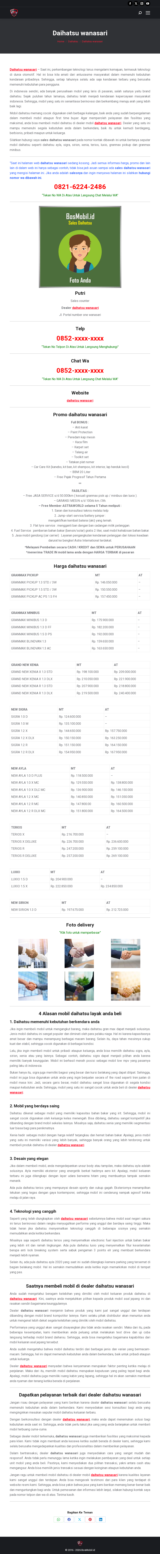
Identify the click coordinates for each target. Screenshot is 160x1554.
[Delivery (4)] (33, 986)
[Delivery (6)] (125, 986)
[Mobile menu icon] (148, 12)
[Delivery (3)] (125, 953)
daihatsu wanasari (85, 308)
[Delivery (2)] (79, 953)
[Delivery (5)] (79, 986)
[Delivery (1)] (33, 953)
